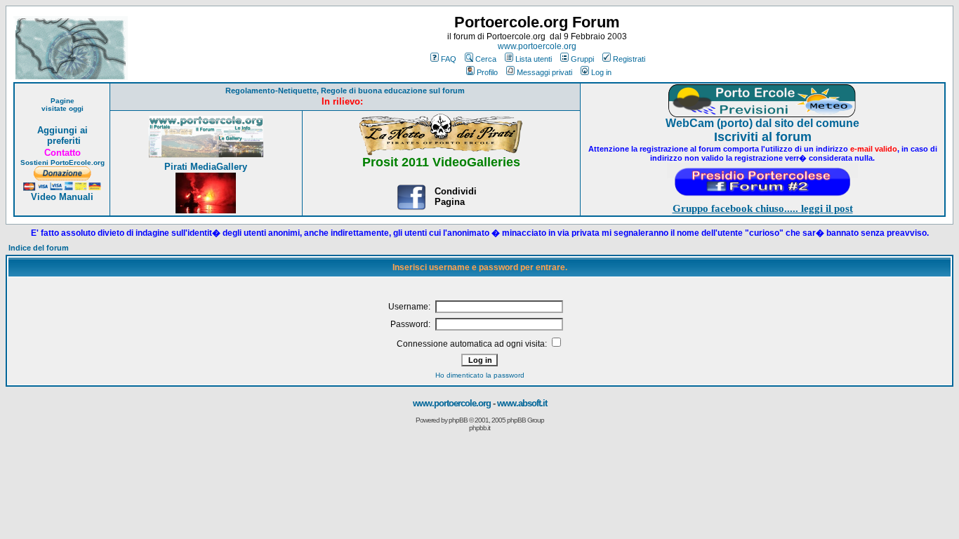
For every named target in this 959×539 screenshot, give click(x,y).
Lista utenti (533, 59)
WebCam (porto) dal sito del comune (762, 123)
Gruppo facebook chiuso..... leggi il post (763, 208)
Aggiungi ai (62, 130)
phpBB (458, 420)
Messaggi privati (544, 72)
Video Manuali (62, 197)
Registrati (629, 59)
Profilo (487, 72)
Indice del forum (38, 248)
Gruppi (582, 59)
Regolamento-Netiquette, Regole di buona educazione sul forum (345, 90)
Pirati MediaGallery (205, 166)
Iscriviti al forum (763, 137)
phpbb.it (479, 428)
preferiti (62, 140)
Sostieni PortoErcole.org (62, 162)
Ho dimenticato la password (479, 375)
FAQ (448, 59)
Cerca (485, 59)
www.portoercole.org (537, 46)
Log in (601, 72)
